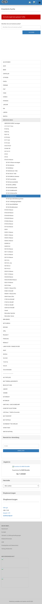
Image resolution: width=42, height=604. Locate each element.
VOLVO (5, 366)
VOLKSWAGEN (7, 369)
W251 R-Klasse (8, 282)
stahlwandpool (7, 515)
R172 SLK (7, 143)
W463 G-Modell (8, 291)
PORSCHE (6, 338)
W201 (6, 229)
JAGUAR (5, 104)
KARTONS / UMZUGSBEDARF (11, 404)
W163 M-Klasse (8, 212)
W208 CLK (7, 243)
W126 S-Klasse (8, 159)
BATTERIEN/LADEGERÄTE (10, 381)
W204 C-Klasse (8, 238)
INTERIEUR (6, 400)
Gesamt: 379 (6, 513)
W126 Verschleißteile (12, 204)
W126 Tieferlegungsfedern (13, 201)
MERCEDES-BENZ (8, 120)
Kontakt (3, 532)
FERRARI (5, 85)
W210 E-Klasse (8, 249)
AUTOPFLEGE (7, 377)
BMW (4, 69)
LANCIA (5, 112)
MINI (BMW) (6, 319)
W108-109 (7, 148)
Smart (6, 310)
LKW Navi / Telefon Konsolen (11, 412)
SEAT (4, 350)
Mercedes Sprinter (9, 313)
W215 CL (6, 260)
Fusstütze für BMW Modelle (21, 470)
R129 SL (6, 129)
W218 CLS (7, 266)
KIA (4, 108)
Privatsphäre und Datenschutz (9, 545)
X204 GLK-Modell (9, 307)
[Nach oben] (37, 601)
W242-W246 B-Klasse (10, 279)
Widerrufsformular (6, 538)
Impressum (4, 529)
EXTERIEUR (6, 397)
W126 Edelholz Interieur (12, 176)
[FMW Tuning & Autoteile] (4, 2)
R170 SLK (7, 137)
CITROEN (5, 77)
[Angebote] (38, 462)
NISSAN (5, 327)
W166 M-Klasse (8, 218)
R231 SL (6, 134)
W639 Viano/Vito (9, 296)
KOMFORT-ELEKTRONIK (10, 408)
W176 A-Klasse (8, 226)
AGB (2, 542)
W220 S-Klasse (8, 271)
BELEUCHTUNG (7, 385)
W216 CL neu (8, 263)
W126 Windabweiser (12, 207)
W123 (6, 154)
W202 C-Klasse (8, 232)
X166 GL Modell (8, 305)
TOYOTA (5, 362)
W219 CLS (7, 268)
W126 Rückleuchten (11, 187)
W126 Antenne (10, 165)
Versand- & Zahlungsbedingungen (11, 535)
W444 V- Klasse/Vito (10, 288)
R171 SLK (7, 140)
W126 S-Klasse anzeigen (13, 162)
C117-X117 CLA (8, 126)
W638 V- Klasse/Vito (10, 293)
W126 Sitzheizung (11, 196)
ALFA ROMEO (6, 62)
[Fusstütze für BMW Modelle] (21, 467)
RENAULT (5, 342)
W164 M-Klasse (8, 215)
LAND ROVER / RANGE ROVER (11, 346)
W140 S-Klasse (8, 210)
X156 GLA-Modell (9, 299)
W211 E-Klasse (8, 252)
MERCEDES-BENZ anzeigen (12, 123)
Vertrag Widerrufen (6, 548)
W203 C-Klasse (8, 235)
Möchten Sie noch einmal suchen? (11, 24)
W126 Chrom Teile (11, 173)
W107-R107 (7, 145)
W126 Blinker (9, 168)
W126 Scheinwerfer (11, 193)
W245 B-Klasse (8, 277)
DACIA (5, 81)
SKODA (5, 354)
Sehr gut (5, 507)
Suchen (31, 32)
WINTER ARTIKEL (8, 431)
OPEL (4, 331)
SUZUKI (5, 358)
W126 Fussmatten (11, 179)
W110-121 (7, 151)
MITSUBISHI (6, 323)
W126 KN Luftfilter (11, 184)
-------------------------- (8, 373)
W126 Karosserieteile (12, 182)
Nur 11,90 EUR (21, 474)
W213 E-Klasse (8, 257)
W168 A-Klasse (8, 221)
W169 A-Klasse (8, 224)
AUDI (4, 66)
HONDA (5, 97)
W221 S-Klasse (8, 274)
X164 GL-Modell (8, 302)
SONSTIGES (6, 427)
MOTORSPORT (7, 416)
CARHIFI (5, 389)
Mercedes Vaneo (9, 316)
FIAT (4, 89)
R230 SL (6, 131)
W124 (6, 157)
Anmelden (21, 450)
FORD (4, 93)
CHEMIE (5, 393)
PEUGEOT (6, 335)
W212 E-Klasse (8, 254)
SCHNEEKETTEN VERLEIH (10, 424)
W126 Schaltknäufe (11, 190)
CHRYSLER (6, 73)
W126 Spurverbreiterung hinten (14, 198)
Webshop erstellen (14, 601)
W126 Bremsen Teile (11, 171)
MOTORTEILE (7, 420)
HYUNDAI (5, 100)
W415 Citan (7, 285)
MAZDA (5, 116)
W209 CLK (7, 246)
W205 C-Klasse (8, 240)
